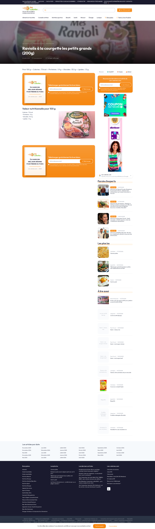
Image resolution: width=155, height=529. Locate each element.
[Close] (110, 251)
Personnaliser (113, 526)
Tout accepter (99, 526)
